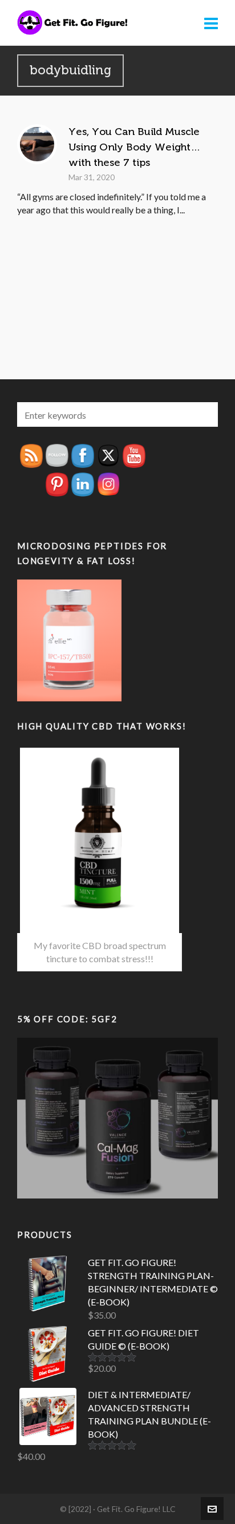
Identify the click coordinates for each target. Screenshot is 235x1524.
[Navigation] (211, 23)
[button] (203, 414)
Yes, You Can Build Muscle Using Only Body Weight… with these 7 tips (134, 147)
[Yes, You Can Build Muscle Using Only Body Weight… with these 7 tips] (37, 144)
